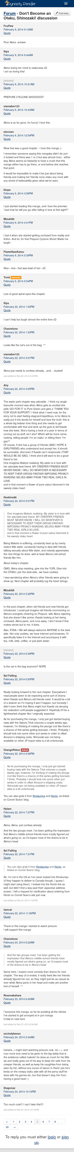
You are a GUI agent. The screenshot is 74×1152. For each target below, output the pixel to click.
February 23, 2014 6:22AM (19, 942)
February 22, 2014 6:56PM (19, 753)
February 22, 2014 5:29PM (19, 594)
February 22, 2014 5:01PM (19, 501)
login (52, 1136)
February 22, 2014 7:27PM (19, 812)
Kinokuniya (39, 796)
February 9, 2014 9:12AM (18, 29)
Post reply (63, 13)
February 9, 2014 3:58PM (18, 193)
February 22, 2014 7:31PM (19, 854)
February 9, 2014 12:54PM (19, 135)
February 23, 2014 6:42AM (19, 999)
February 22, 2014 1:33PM (19, 332)
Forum (10, 13)
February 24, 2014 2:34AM (19, 1037)
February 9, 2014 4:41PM (18, 222)
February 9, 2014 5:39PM (18, 255)
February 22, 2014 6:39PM (19, 653)
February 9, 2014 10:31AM (19, 84)
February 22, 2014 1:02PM (19, 306)
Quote (7, 33)
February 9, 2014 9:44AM (18, 55)
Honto (54, 796)
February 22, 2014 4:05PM (19, 389)
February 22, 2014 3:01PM (19, 358)
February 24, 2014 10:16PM (20, 1091)
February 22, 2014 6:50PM (19, 679)
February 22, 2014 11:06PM (20, 913)
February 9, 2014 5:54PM (18, 281)
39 (7, 1127)
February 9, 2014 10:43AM (19, 110)
